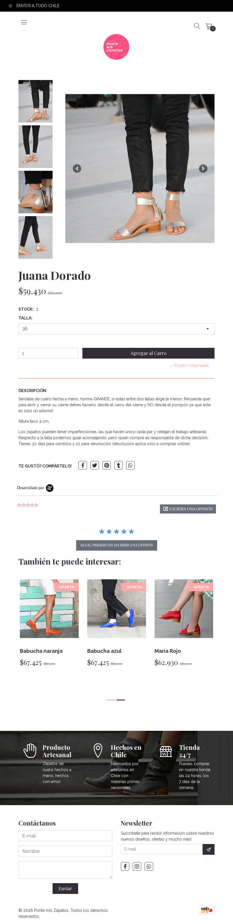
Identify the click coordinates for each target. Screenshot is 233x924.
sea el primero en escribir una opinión (116, 545)
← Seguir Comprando (189, 365)
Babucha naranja (41, 651)
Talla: (25, 318)
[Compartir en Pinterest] (107, 465)
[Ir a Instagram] (137, 866)
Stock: (26, 309)
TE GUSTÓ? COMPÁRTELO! (45, 466)
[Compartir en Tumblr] (118, 465)
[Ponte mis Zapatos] (116, 47)
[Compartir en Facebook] (83, 465)
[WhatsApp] (149, 866)
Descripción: (32, 390)
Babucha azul (104, 651)
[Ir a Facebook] (125, 866)
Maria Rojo (168, 651)
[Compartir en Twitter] (95, 465)
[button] (76, 168)
